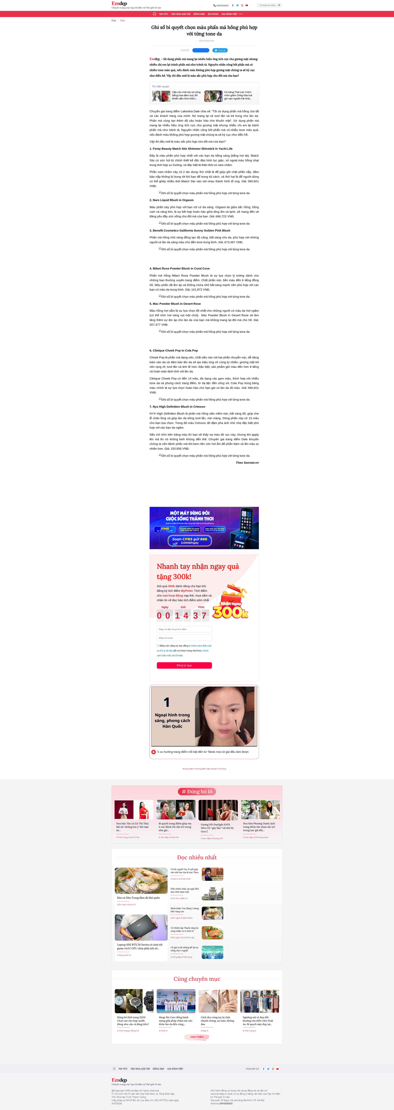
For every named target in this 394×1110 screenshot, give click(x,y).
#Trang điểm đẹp (203, 769)
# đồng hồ (134, 1031)
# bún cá (131, 904)
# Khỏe (162, 1031)
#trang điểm (188, 769)
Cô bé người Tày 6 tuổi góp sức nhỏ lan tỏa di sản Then (185, 871)
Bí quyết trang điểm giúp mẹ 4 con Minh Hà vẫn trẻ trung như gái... (175, 827)
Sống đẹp (199, 14)
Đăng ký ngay (184, 665)
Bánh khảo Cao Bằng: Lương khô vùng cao (185, 910)
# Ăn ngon (122, 904)
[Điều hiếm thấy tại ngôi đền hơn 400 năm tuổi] (212, 893)
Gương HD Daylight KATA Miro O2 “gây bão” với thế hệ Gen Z (217, 828)
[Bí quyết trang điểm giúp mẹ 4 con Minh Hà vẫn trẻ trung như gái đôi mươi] (176, 809)
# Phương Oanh (261, 837)
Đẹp (114, 20)
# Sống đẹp (176, 957)
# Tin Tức (175, 898)
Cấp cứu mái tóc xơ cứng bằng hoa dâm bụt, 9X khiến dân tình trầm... (186, 95)
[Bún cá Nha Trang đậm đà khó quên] (141, 881)
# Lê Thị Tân (134, 837)
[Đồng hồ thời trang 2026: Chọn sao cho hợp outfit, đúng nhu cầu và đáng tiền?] (134, 1001)
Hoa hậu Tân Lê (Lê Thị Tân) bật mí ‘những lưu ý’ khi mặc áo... (132, 827)
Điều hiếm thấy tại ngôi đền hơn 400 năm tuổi (185, 890)
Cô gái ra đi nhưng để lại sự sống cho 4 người (184, 949)
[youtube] (247, 5)
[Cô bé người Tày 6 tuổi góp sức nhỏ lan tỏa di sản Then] (212, 874)
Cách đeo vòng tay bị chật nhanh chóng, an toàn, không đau (217, 1021)
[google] (242, 5)
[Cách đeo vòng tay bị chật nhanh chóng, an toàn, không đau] (218, 1001)
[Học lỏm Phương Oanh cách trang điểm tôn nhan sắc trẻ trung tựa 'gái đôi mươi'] (260, 809)
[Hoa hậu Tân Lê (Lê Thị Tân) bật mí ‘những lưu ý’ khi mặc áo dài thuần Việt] (133, 809)
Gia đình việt (175, 1068)
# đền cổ (184, 898)
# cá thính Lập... (188, 937)
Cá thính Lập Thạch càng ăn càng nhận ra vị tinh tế (185, 929)
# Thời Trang (122, 837)
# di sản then (185, 879)
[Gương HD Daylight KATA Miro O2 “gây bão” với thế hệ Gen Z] (218, 810)
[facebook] (233, 5)
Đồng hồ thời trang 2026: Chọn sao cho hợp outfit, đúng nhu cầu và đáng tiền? (133, 1021)
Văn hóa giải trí (180, 14)
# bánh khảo (187, 918)
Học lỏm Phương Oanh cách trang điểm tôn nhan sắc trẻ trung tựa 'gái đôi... (259, 827)
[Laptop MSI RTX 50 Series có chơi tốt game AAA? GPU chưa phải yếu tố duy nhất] (141, 927)
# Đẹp (203, 1031)
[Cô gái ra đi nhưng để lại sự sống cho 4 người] (212, 952)
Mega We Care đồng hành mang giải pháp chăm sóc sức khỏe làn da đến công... (175, 1021)
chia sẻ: (185, 50)
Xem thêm (197, 1036)
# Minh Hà (174, 837)
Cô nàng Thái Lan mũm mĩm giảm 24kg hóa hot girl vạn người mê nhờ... (238, 95)
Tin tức (163, 14)
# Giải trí (174, 879)
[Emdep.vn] (120, 3)
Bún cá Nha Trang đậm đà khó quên (138, 897)
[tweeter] (237, 5)
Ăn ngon (213, 14)
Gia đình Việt (229, 14)
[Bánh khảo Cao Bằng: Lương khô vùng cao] (212, 913)
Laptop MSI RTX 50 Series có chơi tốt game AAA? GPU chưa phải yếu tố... (140, 946)
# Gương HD (217, 838)
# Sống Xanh (123, 955)
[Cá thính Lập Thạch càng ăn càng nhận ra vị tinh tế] (212, 932)
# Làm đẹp (164, 837)
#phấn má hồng (218, 769)
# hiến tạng (187, 957)
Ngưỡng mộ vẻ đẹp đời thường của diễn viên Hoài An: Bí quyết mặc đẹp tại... (258, 1021)
